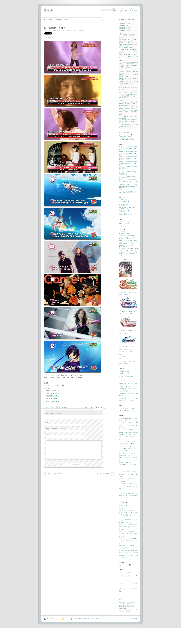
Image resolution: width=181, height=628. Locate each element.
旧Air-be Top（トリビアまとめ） (127, 602)
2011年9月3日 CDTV (51, 385)
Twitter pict (122, 138)
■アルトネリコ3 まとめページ (126, 346)
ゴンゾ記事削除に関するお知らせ (128, 35)
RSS (126, 10)
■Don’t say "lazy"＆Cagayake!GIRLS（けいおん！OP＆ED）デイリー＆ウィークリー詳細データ (128, 555)
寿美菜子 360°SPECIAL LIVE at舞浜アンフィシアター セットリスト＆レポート (128, 51)
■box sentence (123, 207)
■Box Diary (131, 207)
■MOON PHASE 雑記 (124, 204)
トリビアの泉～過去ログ (125, 603)
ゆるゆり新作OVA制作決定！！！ (128, 47)
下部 (128, 223)
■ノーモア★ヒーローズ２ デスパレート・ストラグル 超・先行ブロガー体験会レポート (128, 486)
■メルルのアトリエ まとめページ (127, 292)
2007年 (128, 605)
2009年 (120, 605)
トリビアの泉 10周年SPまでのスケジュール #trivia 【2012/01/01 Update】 (128, 121)
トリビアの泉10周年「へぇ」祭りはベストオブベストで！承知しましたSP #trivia (128, 126)
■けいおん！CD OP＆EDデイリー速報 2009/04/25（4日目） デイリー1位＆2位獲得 (128, 527)
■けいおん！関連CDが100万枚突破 (128, 550)
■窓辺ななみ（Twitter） (125, 214)
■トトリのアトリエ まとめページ (127, 311)
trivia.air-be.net (95, 618)
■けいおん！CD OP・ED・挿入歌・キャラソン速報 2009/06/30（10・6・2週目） (128, 541)
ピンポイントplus (133, 181)
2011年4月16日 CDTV (52, 401)
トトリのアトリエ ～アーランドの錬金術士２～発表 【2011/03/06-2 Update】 (128, 253)
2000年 (124, 608)
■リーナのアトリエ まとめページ (127, 361)
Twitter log (122, 136)
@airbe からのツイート (125, 135)
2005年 (120, 606)
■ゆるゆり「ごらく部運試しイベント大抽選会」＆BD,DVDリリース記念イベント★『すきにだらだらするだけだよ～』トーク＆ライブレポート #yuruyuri (128, 434)
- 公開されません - (55, 428)
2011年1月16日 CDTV (52, 396)
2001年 (120, 608)
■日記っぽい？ (122, 208)
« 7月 (123, 594)
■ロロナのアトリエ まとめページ (127, 330)
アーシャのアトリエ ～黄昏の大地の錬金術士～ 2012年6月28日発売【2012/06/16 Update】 (128, 103)
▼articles (121, 21)
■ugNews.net (122, 202)
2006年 (132, 605)
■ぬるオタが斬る (123, 210)
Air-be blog (49, 10)
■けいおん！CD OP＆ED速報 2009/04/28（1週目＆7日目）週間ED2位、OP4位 (128, 534)
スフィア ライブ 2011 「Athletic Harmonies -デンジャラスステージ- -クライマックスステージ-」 (128, 237)
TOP (136, 618)
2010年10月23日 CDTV (53, 390)
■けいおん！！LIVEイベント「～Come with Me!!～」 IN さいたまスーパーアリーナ (128, 465)
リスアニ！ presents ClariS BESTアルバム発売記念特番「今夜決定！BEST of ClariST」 (128, 96)
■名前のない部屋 (123, 199)
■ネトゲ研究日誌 (123, 201)
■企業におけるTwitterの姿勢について (128, 376)
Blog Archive (122, 565)
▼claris (121, 86)
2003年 (128, 606)
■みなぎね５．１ (123, 211)
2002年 (132, 606)
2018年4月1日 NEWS (124, 25)
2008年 (124, 605)
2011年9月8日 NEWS (54, 474)
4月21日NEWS (122, 232)
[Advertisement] (81, 15)
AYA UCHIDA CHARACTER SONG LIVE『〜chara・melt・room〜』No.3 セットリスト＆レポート (128, 41)
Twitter (135, 10)
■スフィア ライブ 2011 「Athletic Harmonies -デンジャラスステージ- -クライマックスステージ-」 (128, 444)
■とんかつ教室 (122, 213)
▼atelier (121, 100)
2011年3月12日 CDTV (52, 398)
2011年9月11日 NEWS (102, 474)
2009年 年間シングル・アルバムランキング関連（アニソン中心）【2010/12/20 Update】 (128, 245)
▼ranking (121, 69)
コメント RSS (62, 407)
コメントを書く (82, 30)
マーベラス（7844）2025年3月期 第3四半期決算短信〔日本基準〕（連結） (128, 148)
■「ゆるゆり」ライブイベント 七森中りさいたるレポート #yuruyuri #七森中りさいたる (128, 425)
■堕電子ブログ (122, 205)
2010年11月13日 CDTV (53, 393)
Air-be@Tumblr (124, 139)
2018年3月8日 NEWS (124, 30)
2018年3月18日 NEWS (125, 28)
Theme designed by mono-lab (81, 618)
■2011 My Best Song (124, 371)
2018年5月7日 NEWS (124, 23)
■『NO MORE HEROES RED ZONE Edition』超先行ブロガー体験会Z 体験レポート (128, 474)
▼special (121, 37)
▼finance (121, 60)
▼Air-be (121, 33)
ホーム (44, 19)
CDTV (47, 37)
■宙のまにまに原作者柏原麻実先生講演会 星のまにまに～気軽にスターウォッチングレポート (128, 495)
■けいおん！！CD (123, 505)
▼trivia (120, 114)
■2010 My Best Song (124, 373)
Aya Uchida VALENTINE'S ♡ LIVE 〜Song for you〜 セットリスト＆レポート (128, 56)
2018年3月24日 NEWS (125, 27)
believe (73, 30)
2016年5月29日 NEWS (124, 233)
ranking (50, 19)
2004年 (124, 606)
